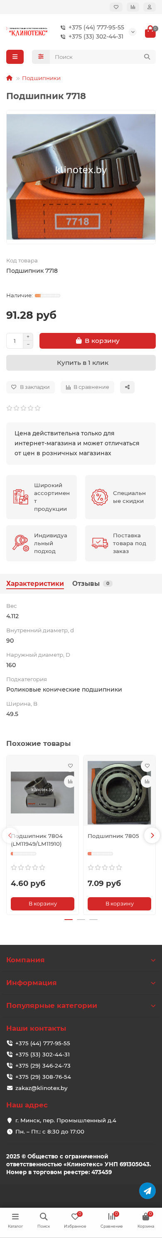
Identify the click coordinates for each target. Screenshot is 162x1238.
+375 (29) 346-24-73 (43, 1065)
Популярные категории (51, 1005)
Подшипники (41, 78)
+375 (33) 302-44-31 (96, 36)
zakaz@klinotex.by (41, 1088)
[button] (10, 835)
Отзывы (90, 583)
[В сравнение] (70, 781)
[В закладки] (70, 766)
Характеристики (35, 583)
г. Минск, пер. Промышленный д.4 (65, 1120)
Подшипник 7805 (113, 836)
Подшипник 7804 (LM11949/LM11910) (37, 840)
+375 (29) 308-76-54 (43, 1076)
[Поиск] (147, 56)
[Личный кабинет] (149, 7)
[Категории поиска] (41, 57)
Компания (25, 960)
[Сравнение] (133, 7)
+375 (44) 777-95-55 (96, 27)
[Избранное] (116, 7)
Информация (31, 982)
